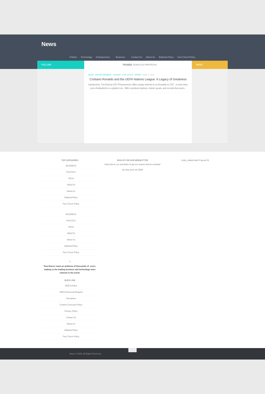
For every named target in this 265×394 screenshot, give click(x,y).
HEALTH (71, 185)
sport (138, 75)
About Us (150, 57)
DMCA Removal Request (71, 292)
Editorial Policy (166, 57)
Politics (73, 57)
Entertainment (103, 57)
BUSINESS (71, 166)
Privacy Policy (71, 311)
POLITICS (71, 172)
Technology (86, 57)
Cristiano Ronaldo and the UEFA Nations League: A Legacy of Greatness (138, 79)
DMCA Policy (71, 286)
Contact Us (136, 57)
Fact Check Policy (186, 57)
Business (120, 57)
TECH (71, 178)
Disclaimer (71, 298)
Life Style (127, 75)
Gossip (117, 75)
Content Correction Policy (71, 305)
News (48, 44)
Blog (91, 75)
